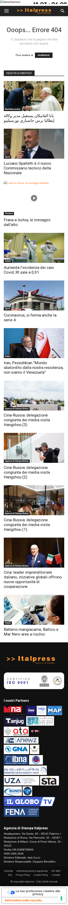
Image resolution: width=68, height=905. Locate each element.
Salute (8, 261)
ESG (10, 875)
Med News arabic (12, 109)
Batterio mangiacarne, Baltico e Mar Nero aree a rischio (31, 631)
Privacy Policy (23, 875)
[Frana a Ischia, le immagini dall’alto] (34, 198)
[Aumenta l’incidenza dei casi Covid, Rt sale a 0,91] (34, 248)
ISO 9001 (56, 871)
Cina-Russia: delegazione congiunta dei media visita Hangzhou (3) (27, 420)
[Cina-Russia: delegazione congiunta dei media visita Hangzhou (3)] (34, 395)
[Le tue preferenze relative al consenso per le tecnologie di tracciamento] (61, 898)
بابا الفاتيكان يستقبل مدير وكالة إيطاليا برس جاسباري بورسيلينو (29, 118)
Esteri (7, 356)
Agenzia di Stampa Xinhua (17, 409)
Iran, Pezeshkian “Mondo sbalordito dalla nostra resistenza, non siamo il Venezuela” (33, 368)
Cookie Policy (41, 875)
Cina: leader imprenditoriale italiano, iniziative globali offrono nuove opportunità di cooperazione (33, 579)
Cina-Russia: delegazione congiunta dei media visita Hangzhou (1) (27, 525)
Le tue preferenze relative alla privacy (38, 892)
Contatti (56, 875)
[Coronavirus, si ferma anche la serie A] (34, 295)
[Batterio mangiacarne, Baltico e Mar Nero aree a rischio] (34, 610)
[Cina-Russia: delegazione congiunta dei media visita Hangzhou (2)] (34, 448)
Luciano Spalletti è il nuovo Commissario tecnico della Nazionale (27, 168)
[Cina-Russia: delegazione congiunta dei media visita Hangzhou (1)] (34, 500)
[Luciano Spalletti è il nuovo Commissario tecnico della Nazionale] (34, 144)
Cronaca (9, 213)
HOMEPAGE (44, 55)
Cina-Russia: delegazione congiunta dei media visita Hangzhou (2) (27, 472)
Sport (7, 157)
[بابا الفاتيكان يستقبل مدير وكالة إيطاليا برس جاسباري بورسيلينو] (34, 96)
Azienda (8, 871)
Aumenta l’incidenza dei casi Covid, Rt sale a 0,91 (29, 270)
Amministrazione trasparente (32, 871)
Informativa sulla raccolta (23, 900)
